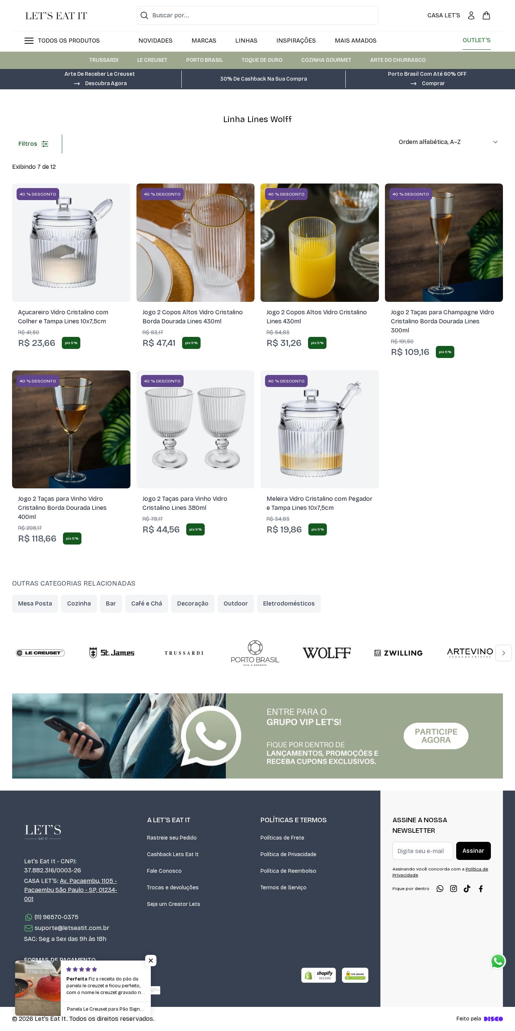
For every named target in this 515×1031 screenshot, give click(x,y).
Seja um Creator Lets (173, 904)
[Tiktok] (467, 888)
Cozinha (79, 603)
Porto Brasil (204, 60)
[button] (100, 83)
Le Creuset (152, 60)
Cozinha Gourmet (326, 60)
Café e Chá (146, 603)
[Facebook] (480, 888)
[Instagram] (453, 888)
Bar (111, 603)
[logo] (56, 15)
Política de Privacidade (288, 854)
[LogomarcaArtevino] (470, 653)
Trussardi (103, 60)
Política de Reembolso (288, 871)
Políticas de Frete (282, 838)
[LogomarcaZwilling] (398, 653)
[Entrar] (471, 15)
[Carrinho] (486, 15)
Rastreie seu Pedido (172, 838)
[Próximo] (503, 653)
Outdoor (236, 603)
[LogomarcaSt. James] (112, 653)
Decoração (192, 603)
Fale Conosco (164, 871)
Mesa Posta (35, 603)
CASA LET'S (444, 15)
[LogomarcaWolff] (327, 653)
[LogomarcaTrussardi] (183, 653)
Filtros (27, 143)
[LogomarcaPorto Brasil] (255, 653)
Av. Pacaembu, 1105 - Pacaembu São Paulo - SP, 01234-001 (70, 890)
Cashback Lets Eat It (173, 854)
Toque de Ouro (262, 60)
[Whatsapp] (439, 888)
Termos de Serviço (284, 887)
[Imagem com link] (257, 736)
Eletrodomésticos (289, 603)
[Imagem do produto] (71, 243)
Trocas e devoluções (173, 887)
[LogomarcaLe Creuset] (40, 653)
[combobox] (257, 15)
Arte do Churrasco (398, 60)
